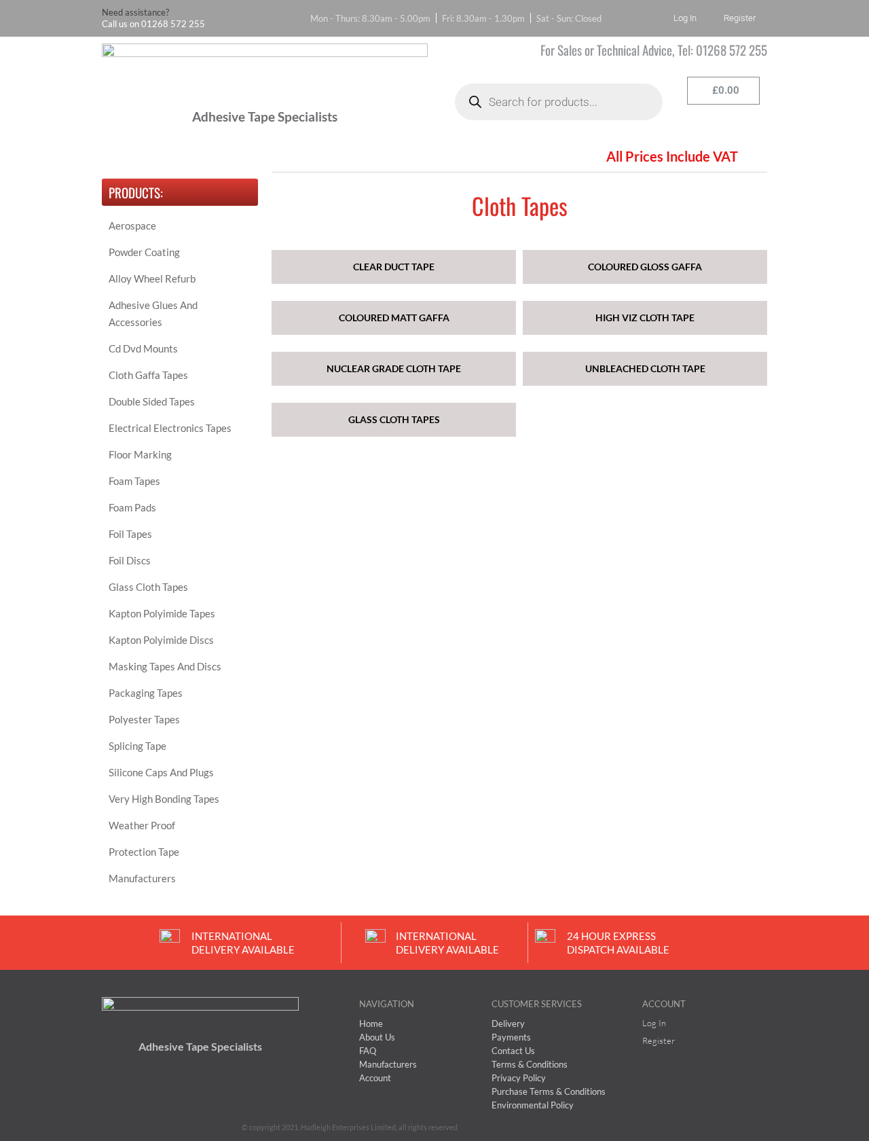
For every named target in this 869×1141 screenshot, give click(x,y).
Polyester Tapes (144, 719)
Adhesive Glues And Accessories (153, 313)
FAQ (281, 155)
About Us (207, 155)
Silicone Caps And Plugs (161, 772)
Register (740, 18)
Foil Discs (130, 560)
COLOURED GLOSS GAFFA (645, 266)
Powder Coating (144, 252)
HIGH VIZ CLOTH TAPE (645, 317)
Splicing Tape (137, 746)
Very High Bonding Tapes (164, 799)
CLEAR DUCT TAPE (393, 266)
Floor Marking (140, 454)
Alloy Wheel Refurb (152, 278)
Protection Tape (144, 852)
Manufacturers (142, 878)
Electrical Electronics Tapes (170, 428)
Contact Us (491, 155)
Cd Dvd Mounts (143, 348)
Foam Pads (132, 507)
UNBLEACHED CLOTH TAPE (645, 368)
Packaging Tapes (146, 693)
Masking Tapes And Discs (165, 666)
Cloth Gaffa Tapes (148, 375)
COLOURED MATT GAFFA (394, 317)
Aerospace (132, 225)
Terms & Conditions (378, 155)
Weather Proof (142, 825)
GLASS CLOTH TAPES (394, 419)
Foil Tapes (130, 534)
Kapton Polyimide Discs (161, 640)
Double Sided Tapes (152, 401)
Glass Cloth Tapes (148, 587)
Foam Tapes (134, 481)
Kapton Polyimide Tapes (162, 613)
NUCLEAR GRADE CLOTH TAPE (394, 368)
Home (129, 155)
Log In (685, 18)
